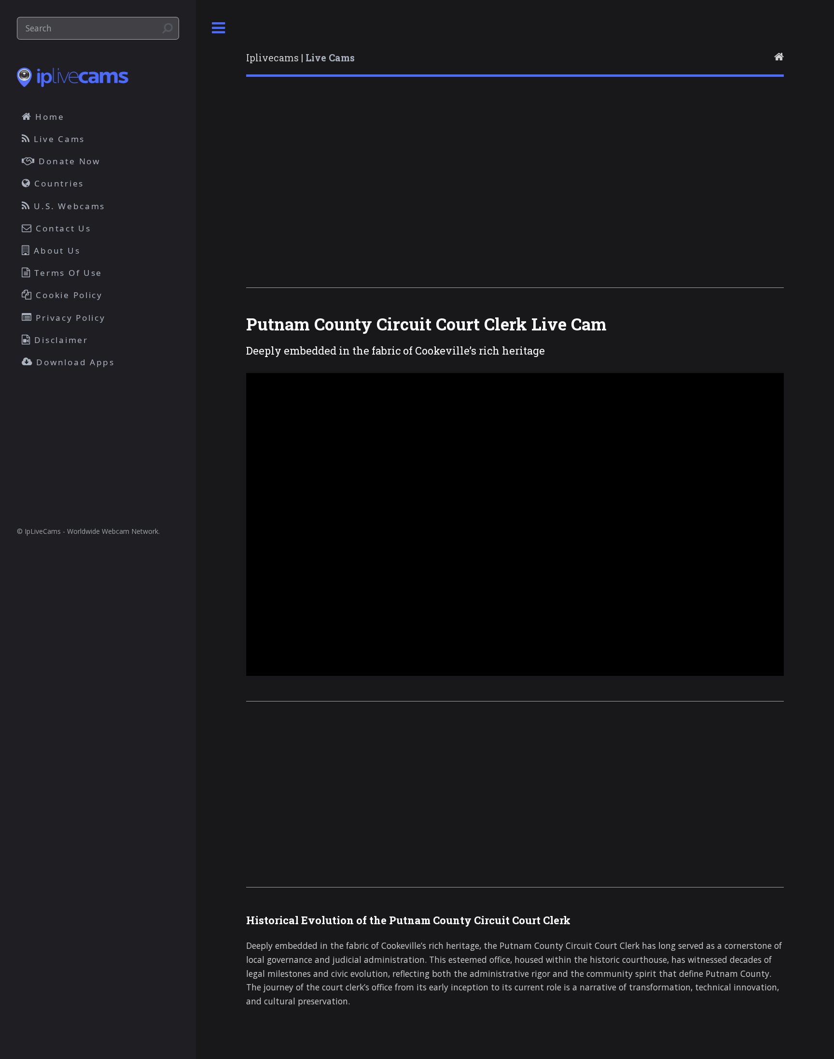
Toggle (218, 28)
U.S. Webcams (68, 206)
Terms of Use (67, 272)
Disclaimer (59, 339)
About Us (56, 250)
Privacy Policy (69, 317)
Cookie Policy (68, 295)
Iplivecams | (300, 58)
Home (48, 116)
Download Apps (74, 362)
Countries (57, 183)
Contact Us (62, 228)
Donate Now (68, 161)
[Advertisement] (515, 194)
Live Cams (58, 138)
